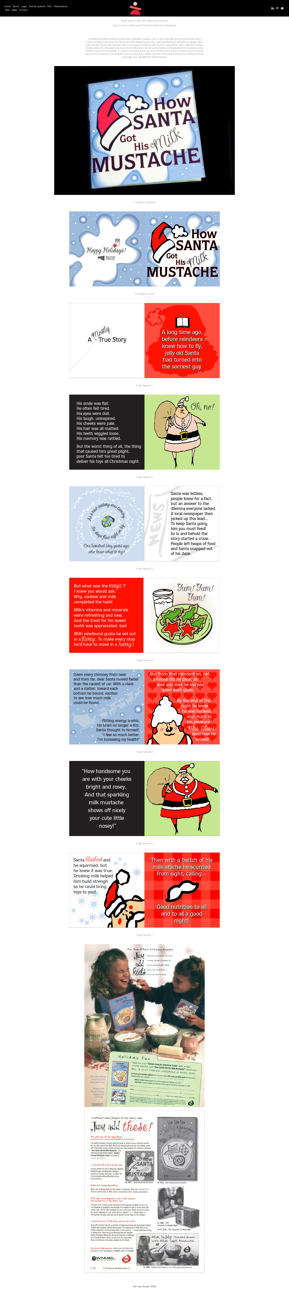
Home (7, 6)
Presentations (60, 6)
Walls (14, 10)
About (16, 6)
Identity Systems (37, 6)
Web (7, 10)
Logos (24, 6)
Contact (23, 10)
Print (49, 6)
